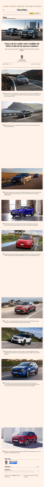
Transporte (6, 471)
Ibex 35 (4, 6)
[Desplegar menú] (3, 9)
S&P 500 (11, 6)
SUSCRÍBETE (31, 13)
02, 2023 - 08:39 (23, 61)
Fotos (5, 17)
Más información (7, 476)
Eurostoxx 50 (28, 6)
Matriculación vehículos (24, 471)
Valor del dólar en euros (38, 6)
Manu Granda (22, 60)
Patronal (32, 471)
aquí (27, 476)
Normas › (38, 466)
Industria (17, 471)
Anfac (29, 471)
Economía (14, 471)
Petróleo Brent (19, 6)
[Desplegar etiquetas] (38, 471)
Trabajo (10, 471)
